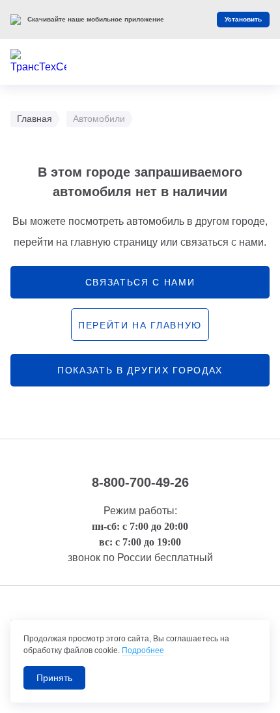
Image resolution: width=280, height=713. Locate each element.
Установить (243, 19)
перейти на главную (140, 325)
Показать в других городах (140, 370)
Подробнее (143, 650)
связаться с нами (140, 282)
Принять (54, 678)
